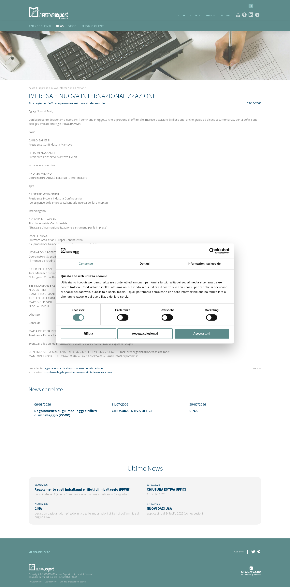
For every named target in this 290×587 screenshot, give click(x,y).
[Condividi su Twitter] (253, 551)
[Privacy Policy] (35, 581)
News (60, 26)
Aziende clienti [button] (40, 26)
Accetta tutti (201, 333)
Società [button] (195, 15)
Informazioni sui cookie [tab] (204, 263)
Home (180, 15)
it (251, 6)
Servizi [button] (210, 15)
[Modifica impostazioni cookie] (72, 581)
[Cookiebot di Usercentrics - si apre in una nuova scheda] (212, 251)
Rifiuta (88, 333)
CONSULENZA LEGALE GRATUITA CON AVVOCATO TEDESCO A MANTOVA (77, 372)
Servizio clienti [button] (93, 26)
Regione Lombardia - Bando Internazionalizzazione (73, 368)
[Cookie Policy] (50, 581)
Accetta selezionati (145, 333)
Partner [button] (225, 15)
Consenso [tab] (86, 263)
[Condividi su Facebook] (248, 551)
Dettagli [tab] (145, 263)
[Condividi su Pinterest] (258, 551)
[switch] (122, 317)
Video (72, 26)
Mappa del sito (40, 552)
